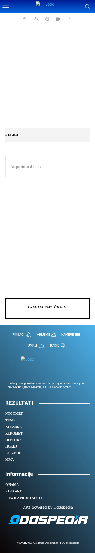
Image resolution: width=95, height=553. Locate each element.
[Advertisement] (47, 79)
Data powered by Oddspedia (47, 507)
